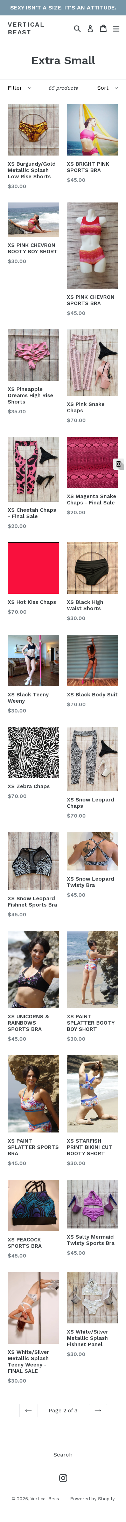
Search (63, 1454)
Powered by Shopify (92, 1498)
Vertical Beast (26, 28)
